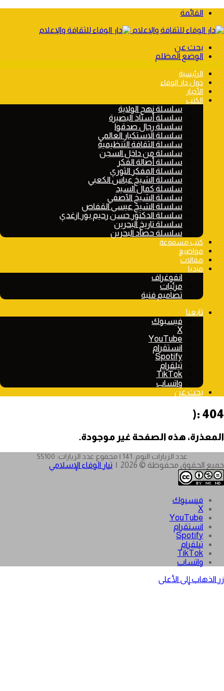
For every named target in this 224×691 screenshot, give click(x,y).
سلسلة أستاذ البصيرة (145, 117)
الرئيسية (191, 73)
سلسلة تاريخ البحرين (148, 224)
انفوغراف (167, 277)
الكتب (194, 100)
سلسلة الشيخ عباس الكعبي (135, 179)
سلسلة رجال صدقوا (148, 126)
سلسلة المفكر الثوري (146, 170)
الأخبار (194, 91)
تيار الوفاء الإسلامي (81, 464)
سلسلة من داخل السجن (140, 153)
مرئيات (171, 286)
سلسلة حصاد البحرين (146, 232)
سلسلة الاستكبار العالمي (140, 135)
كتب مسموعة (181, 242)
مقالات (191, 260)
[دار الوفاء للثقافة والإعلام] (131, 30)
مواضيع (191, 251)
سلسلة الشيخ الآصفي (144, 197)
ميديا (195, 268)
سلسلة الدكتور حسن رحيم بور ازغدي (120, 215)
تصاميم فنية (161, 294)
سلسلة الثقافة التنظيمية (140, 144)
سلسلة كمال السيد (149, 188)
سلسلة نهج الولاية (150, 108)
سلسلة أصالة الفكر (149, 161)
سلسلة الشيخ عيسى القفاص (132, 206)
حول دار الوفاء (181, 82)
